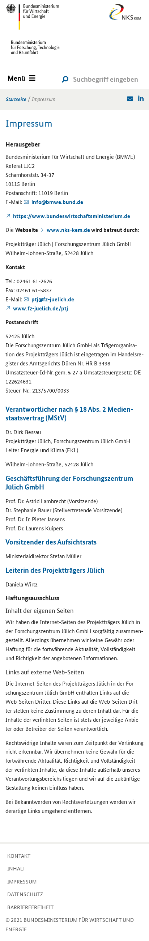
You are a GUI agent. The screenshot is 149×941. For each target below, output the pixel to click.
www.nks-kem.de (68, 230)
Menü (16, 77)
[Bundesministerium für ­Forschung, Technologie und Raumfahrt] (32, 52)
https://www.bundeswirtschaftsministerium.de (71, 216)
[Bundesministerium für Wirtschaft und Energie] (32, 16)
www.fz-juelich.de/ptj (40, 308)
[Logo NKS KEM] (124, 13)
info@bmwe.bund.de (57, 202)
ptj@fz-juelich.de (52, 299)
